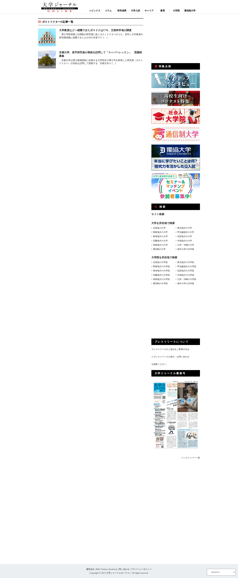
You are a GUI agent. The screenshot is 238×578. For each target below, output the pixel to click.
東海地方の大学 (160, 236)
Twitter (104, 569)
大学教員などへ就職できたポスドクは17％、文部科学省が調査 (95, 30)
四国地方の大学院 (161, 279)
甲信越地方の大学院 (186, 266)
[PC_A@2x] (175, 198)
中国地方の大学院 (185, 275)
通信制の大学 (159, 249)
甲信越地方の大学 (185, 232)
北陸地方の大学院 (185, 270)
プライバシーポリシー (141, 569)
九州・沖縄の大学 (185, 245)
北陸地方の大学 (184, 236)
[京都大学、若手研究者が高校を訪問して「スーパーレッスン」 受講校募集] (47, 60)
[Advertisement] (175, 38)
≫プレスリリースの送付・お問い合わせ (170, 357)
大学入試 (135, 10)
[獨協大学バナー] (175, 170)
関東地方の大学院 (161, 266)
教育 (162, 10)
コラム (108, 10)
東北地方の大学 (184, 228)
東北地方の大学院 (185, 262)
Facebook (113, 569)
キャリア (149, 10)
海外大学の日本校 (185, 249)
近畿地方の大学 (160, 240)
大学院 (176, 10)
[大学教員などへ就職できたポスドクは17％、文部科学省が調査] (47, 37)
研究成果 (121, 10)
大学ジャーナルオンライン (118, 573)
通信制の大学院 (160, 283)
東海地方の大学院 (161, 270)
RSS (98, 569)
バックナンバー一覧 (190, 457)
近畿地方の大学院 (161, 275)
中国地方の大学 (184, 240)
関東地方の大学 (160, 232)
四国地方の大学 (160, 245)
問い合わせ (124, 569)
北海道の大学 (159, 228)
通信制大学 (190, 10)
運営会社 (90, 569)
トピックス (94, 10)
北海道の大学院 (160, 262)
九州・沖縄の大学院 (186, 279)
